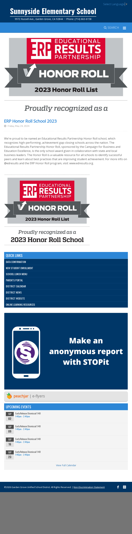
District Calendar (16, 286)
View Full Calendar (66, 465)
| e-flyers (29, 396)
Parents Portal (14, 280)
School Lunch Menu (16, 274)
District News (14, 292)
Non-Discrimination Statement (89, 487)
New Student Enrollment (19, 268)
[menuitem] (66, 262)
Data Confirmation (16, 262)
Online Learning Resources (20, 304)
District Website (15, 298)
